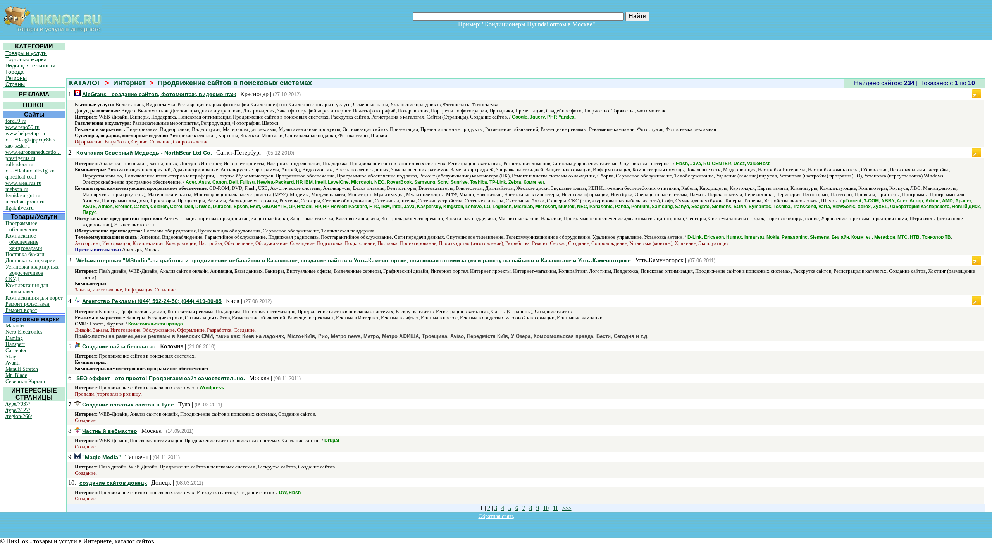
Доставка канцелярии (30, 261)
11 (555, 508)
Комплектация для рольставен (26, 288)
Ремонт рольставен (27, 304)
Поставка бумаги (25, 254)
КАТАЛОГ (85, 83)
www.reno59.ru (22, 127)
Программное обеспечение (21, 226)
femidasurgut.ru (22, 195)
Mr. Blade (16, 375)
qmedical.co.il (20, 177)
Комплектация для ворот (34, 298)
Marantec (15, 326)
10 (546, 508)
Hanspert (15, 344)
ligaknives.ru (19, 208)
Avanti (12, 363)
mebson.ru (16, 189)
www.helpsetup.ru (25, 133)
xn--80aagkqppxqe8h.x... (32, 140)
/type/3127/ (17, 410)
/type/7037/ (17, 404)
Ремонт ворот (21, 310)
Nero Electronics (23, 332)
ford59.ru (15, 121)
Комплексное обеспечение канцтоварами (23, 242)
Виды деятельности (30, 65)
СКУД (12, 279)
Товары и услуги (26, 53)
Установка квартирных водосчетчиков (32, 270)
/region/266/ (18, 416)
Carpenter (16, 350)
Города (14, 72)
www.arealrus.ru (23, 183)
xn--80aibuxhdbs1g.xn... (32, 171)
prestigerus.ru (20, 158)
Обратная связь (496, 516)
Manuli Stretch (21, 369)
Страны (15, 84)
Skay (10, 357)
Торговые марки (25, 59)
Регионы (16, 78)
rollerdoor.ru (19, 164)
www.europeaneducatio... (33, 152)
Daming (14, 338)
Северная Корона (25, 381)
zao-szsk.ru (17, 146)
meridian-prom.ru (25, 202)
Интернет (129, 83)
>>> (567, 508)
